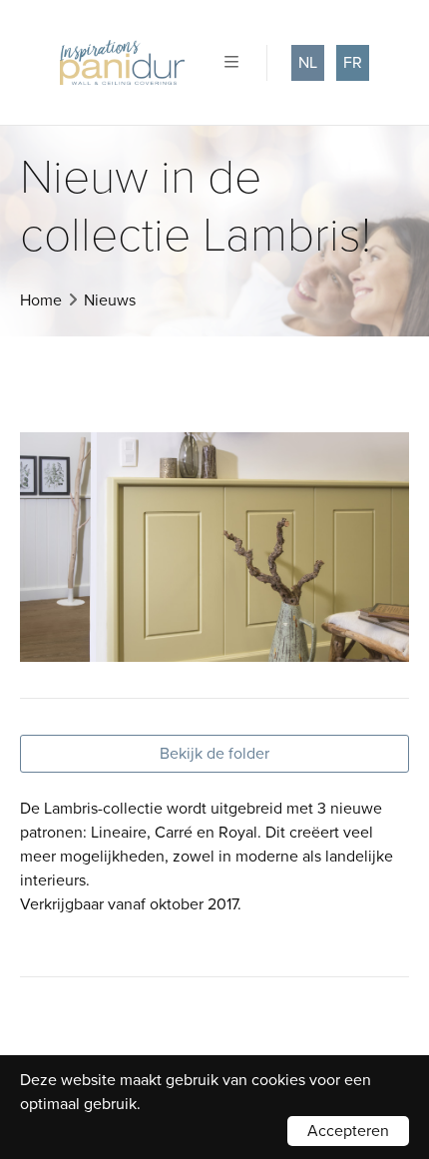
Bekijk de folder (214, 754)
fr (352, 63)
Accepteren (348, 1131)
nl (307, 63)
